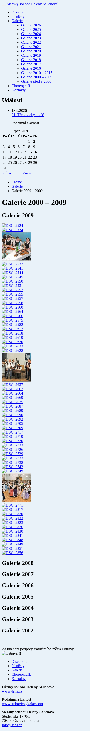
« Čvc (7, 173)
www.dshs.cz (12, 691)
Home (17, 182)
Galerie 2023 (31, 38)
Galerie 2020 (31, 51)
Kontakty (19, 90)
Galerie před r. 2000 (36, 81)
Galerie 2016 (31, 68)
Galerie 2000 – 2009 (36, 77)
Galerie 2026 (31, 25)
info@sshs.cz (12, 725)
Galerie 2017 (31, 64)
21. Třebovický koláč (28, 115)
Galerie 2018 (31, 60)
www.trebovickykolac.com (22, 704)
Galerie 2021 (31, 47)
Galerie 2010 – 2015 (36, 73)
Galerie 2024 (31, 34)
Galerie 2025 (31, 29)
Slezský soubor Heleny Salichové (32, 4)
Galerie (17, 21)
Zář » (27, 173)
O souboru (20, 12)
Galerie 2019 (31, 55)
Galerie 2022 (31, 42)
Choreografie (21, 86)
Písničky (18, 16)
